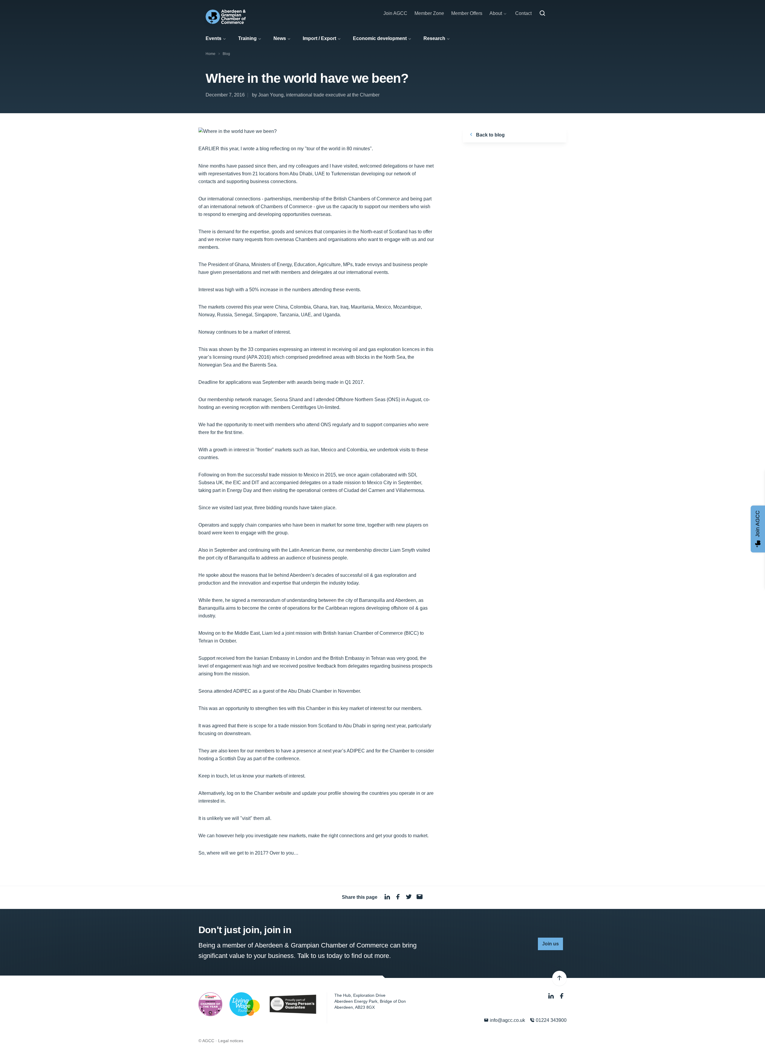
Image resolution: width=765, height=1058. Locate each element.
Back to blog (490, 134)
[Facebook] (561, 996)
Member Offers (466, 13)
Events (213, 38)
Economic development (380, 38)
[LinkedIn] (551, 996)
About (495, 13)
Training (247, 38)
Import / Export (319, 38)
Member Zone (429, 13)
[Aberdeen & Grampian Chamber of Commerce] (226, 17)
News (279, 38)
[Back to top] (559, 978)
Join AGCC (395, 13)
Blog (226, 54)
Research (434, 38)
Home (210, 54)
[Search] (542, 13)
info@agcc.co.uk (507, 1020)
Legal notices (230, 1040)
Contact (523, 13)
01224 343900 (551, 1020)
